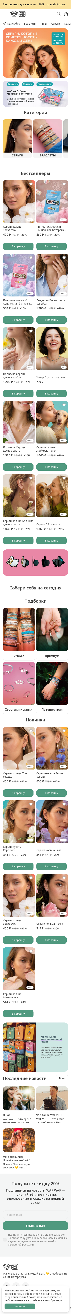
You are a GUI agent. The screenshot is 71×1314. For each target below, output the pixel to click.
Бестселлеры (35, 173)
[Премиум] (52, 629)
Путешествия (52, 709)
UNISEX (18, 656)
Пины (43, 23)
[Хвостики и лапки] (19, 683)
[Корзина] (66, 14)
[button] (19, 201)
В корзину (18, 246)
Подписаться (35, 1226)
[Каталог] (5, 14)
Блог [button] (62, 1078)
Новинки (35, 719)
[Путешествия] (52, 683)
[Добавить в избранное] (31, 184)
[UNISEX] (19, 629)
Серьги (55, 23)
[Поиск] (58, 14)
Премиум (52, 656)
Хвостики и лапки (19, 709)
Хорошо (19, 1306)
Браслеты (30, 23)
